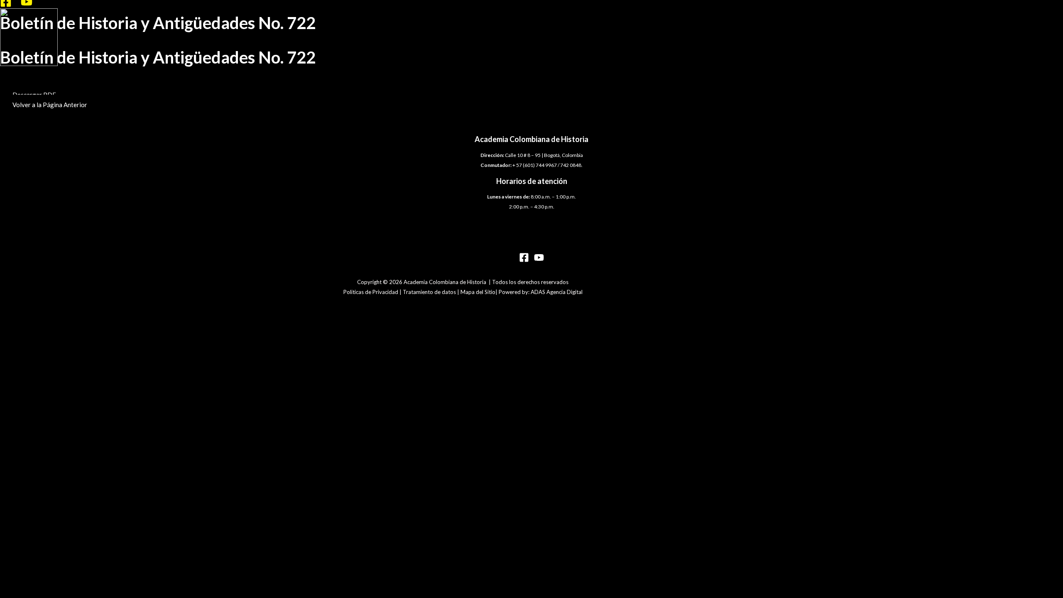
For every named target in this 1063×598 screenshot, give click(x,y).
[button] (50, 105)
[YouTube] (26, 5)
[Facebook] (6, 5)
